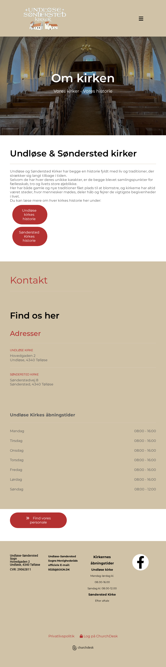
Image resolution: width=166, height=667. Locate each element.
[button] (114, 18)
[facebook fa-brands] (140, 562)
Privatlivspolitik (61, 636)
